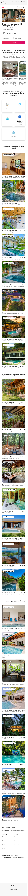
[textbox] (7, 38)
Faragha (11, 889)
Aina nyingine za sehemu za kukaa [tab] (18, 830)
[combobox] (13, 34)
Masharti (16, 889)
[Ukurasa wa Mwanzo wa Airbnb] (3, 7)
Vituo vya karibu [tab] (5, 830)
